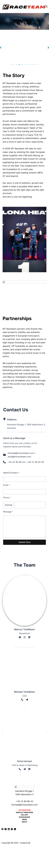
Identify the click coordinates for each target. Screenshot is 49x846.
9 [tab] (32, 64)
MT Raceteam (24, 810)
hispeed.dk (25, 843)
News (24, 819)
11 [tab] (37, 64)
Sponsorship (24, 817)
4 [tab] (19, 64)
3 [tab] (16, 64)
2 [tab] (14, 64)
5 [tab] (22, 64)
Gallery (24, 815)
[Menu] (46, 6)
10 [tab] (35, 64)
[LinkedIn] (9, 829)
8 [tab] (29, 64)
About (24, 822)
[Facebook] (2, 829)
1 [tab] (11, 64)
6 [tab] (24, 64)
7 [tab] (27, 64)
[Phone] (15, 829)
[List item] (20, 637)
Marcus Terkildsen (24, 812)
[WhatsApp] (12, 829)
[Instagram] (6, 829)
